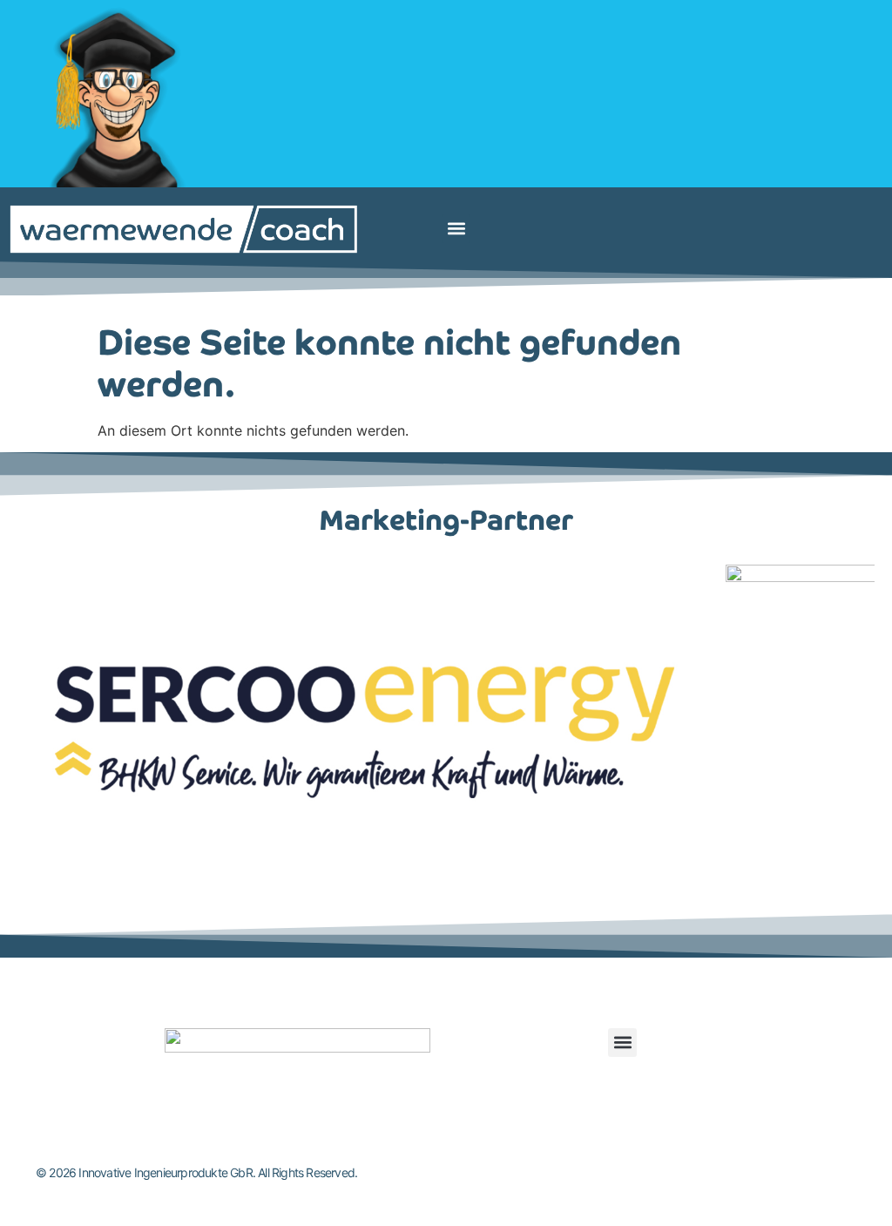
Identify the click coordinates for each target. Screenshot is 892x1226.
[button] (456, 228)
